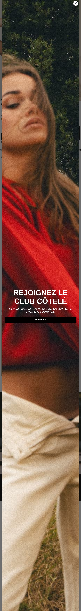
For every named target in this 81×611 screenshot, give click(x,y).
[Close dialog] (75, 3)
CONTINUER (40, 320)
